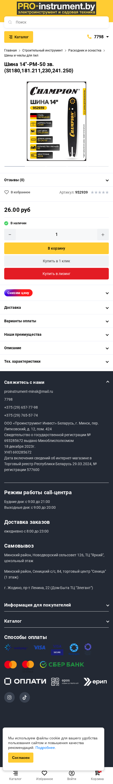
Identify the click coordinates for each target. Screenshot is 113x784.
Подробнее (45, 747)
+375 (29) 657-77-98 (21, 407)
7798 (98, 36)
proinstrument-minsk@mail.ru (28, 391)
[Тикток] (24, 697)
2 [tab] (35, 166)
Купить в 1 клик (56, 261)
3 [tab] (56, 166)
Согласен (20, 757)
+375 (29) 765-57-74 (21, 415)
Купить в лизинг (56, 274)
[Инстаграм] (9, 697)
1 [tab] (14, 166)
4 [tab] (77, 166)
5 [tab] (98, 166)
